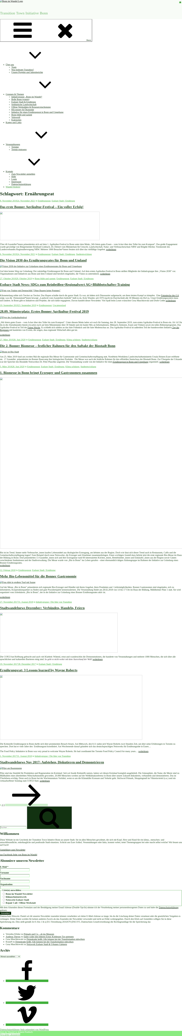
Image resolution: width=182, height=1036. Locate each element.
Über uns (10, 64)
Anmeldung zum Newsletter (12, 850)
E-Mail (4, 867)
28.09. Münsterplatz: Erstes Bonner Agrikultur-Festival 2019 (44, 311)
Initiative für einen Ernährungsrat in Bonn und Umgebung (37, 112)
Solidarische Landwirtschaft (23, 104)
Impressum (16, 182)
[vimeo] (27, 1024)
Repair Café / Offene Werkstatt (20, 903)
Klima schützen (73, 339)
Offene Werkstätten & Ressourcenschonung (31, 107)
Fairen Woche (34, 327)
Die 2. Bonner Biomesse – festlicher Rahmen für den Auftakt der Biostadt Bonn (57, 346)
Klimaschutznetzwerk (16, 897)
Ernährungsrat (44, 201)
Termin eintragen (19, 149)
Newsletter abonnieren (10, 1034)
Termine (15, 147)
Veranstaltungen (13, 144)
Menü (88, 40)
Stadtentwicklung (84, 254)
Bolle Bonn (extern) (20, 99)
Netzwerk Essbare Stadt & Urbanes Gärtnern (47, 944)
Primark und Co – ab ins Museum (39, 934)
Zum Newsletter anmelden (23, 174)
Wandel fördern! (13, 187)
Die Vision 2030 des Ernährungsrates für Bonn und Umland (43, 260)
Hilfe (13, 176)
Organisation (6, 884)
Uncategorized (59, 305)
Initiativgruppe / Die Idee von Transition (54, 602)
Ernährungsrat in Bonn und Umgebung (130, 362)
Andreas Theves (13, 936)
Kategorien (16, 120)
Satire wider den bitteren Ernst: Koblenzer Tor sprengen (49, 936)
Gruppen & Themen (15, 94)
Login (14, 179)
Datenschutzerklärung (21, 184)
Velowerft (15, 117)
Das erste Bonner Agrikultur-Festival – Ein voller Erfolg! (41, 207)
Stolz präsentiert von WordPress (34, 1029)
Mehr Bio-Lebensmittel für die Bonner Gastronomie (38, 576)
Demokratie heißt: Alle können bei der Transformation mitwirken (56, 939)
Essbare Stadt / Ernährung (63, 201)
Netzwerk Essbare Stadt (17, 900)
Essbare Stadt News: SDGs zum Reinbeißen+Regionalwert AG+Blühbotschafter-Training (65, 284)
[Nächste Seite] (26, 805)
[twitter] (27, 1003)
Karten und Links (13, 122)
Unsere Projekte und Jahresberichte (27, 72)
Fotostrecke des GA (170, 295)
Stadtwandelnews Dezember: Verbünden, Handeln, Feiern (42, 608)
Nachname (5, 878)
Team (13, 67)
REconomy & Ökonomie (22, 109)
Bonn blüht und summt (21, 115)
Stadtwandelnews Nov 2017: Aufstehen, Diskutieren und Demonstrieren (52, 762)
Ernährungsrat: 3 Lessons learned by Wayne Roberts (38, 670)
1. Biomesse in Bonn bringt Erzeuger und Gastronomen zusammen (48, 373)
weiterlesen (111, 249)
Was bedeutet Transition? (22, 70)
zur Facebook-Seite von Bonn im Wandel (18, 854)
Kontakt (9, 171)
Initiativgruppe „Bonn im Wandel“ (26, 97)
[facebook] (27, 981)
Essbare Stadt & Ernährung (23, 102)
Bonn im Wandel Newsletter (19, 894)
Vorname (4, 872)
